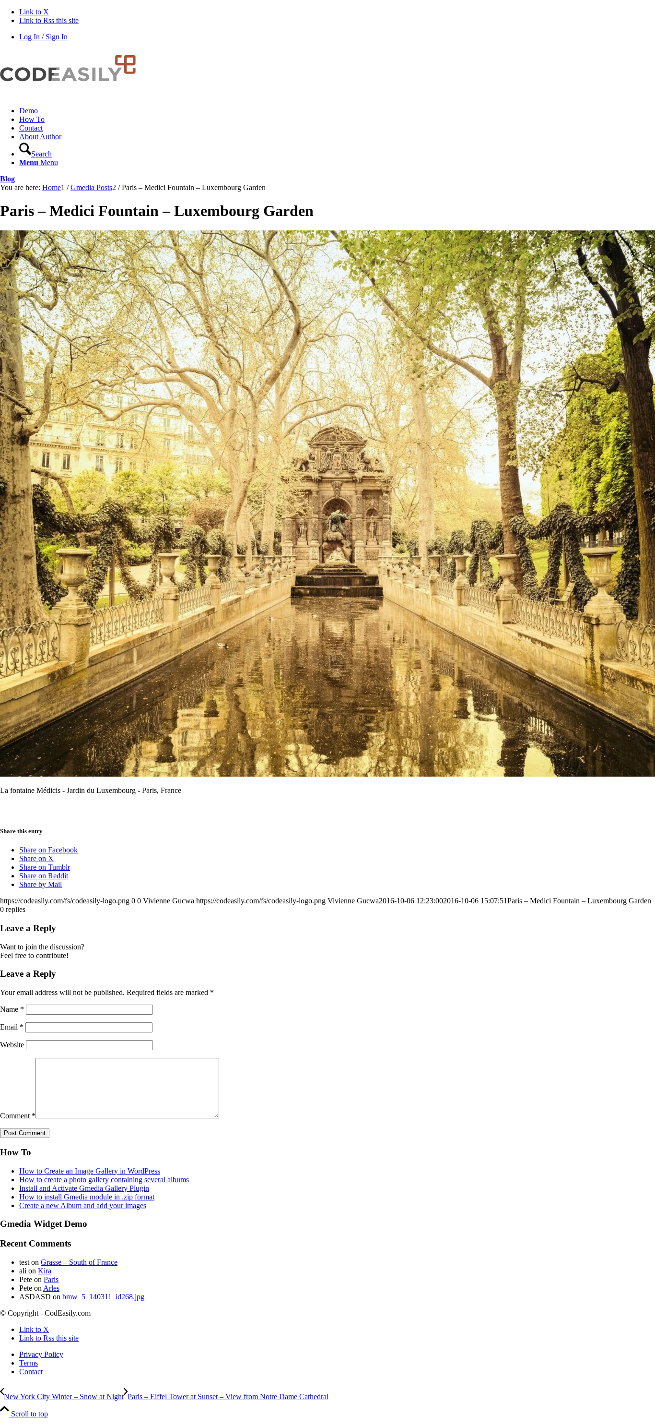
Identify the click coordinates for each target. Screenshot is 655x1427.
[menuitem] (337, 111)
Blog (7, 179)
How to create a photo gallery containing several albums (104, 1179)
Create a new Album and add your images (82, 1205)
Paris (51, 1279)
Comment (17, 1116)
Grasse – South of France (79, 1262)
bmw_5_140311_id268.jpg (103, 1297)
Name (12, 1009)
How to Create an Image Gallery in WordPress (89, 1171)
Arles (51, 1288)
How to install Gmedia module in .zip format (86, 1197)
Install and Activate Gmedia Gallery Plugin (84, 1188)
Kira (44, 1271)
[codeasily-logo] (72, 94)
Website (12, 1045)
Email (11, 1027)
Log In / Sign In (43, 37)
